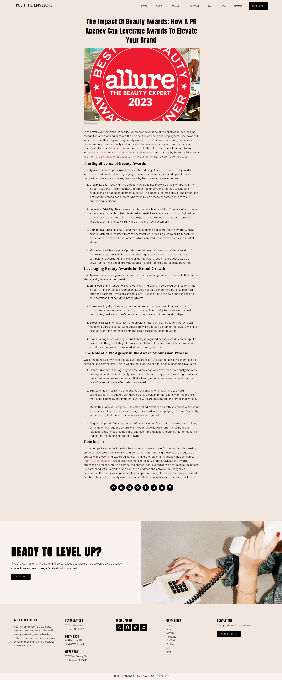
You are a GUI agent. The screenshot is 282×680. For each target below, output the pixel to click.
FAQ (210, 6)
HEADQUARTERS (74, 620)
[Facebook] (127, 627)
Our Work (194, 6)
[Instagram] (119, 627)
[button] (113, 487)
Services (175, 6)
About (159, 6)
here (192, 477)
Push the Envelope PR (102, 156)
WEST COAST (72, 651)
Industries (171, 636)
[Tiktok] (135, 627)
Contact (238, 6)
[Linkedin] (143, 627)
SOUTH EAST (72, 636)
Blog (223, 6)
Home (144, 6)
